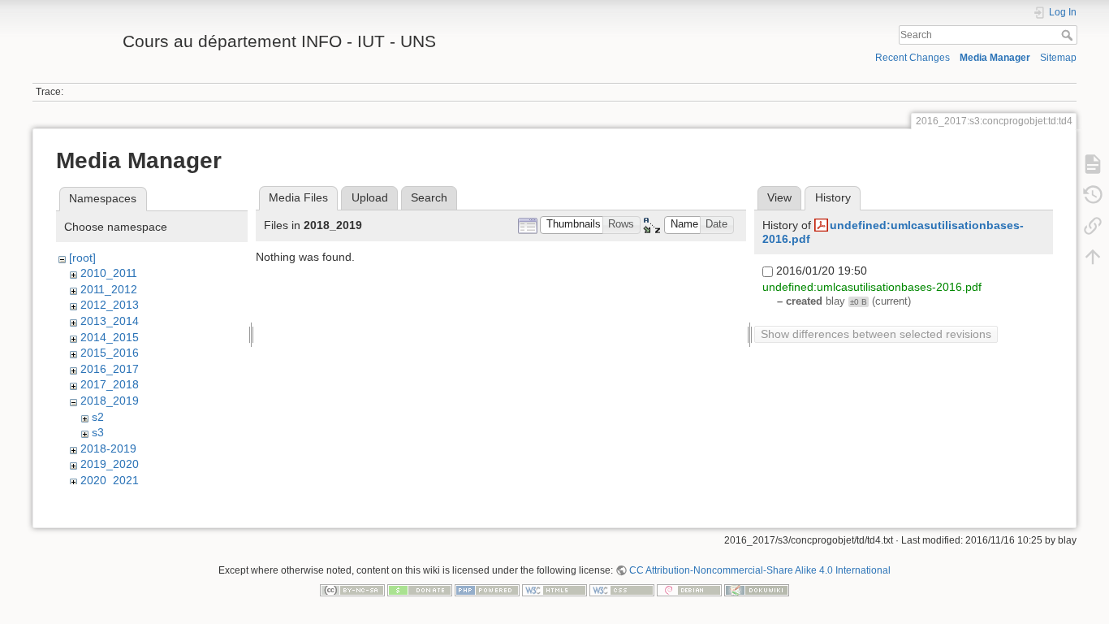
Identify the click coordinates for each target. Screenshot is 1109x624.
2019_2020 (109, 463)
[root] (82, 257)
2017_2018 (109, 384)
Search (1069, 35)
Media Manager (995, 57)
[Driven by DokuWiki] (756, 589)
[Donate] (419, 589)
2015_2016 (109, 352)
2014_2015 (109, 337)
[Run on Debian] (689, 589)
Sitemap (1058, 57)
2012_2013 (109, 304)
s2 (98, 416)
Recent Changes (912, 57)
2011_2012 (108, 289)
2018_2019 (109, 400)
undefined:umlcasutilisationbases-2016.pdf (872, 286)
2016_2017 (109, 368)
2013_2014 (109, 320)
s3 (98, 432)
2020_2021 (109, 480)
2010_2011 (108, 273)
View (779, 197)
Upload (370, 197)
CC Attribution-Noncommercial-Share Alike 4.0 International (760, 570)
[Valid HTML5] (554, 589)
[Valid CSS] (621, 589)
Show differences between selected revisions (876, 333)
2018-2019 (108, 448)
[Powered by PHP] (487, 589)
